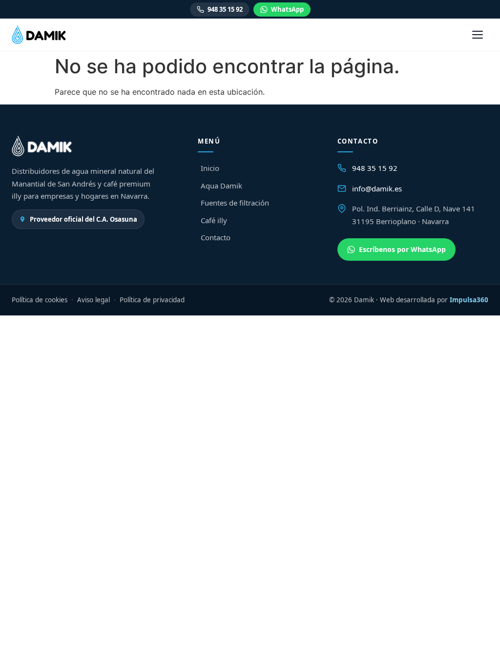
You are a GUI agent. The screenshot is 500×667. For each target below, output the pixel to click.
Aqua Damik (221, 185)
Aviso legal (93, 299)
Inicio (210, 168)
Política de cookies (39, 299)
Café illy (214, 220)
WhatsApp (287, 9)
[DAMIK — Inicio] (39, 34)
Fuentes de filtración (235, 203)
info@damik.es (377, 188)
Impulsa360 (469, 299)
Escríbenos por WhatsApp (402, 249)
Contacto (215, 237)
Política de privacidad (152, 299)
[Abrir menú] (477, 34)
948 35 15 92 (225, 9)
